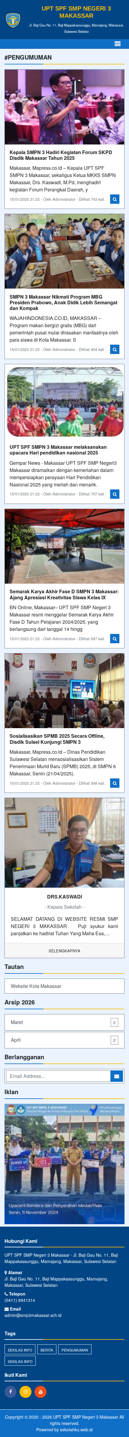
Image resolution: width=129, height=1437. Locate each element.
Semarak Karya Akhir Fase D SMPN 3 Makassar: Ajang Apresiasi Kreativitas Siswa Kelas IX (64, 594)
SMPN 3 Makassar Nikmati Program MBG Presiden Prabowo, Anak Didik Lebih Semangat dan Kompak (63, 302)
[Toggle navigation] (117, 43)
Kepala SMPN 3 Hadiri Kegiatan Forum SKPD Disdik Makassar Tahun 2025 (61, 155)
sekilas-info (20, 1361)
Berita (46, 1349)
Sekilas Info (20, 1349)
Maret (63, 1022)
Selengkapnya (64, 951)
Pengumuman (75, 1349)
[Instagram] (27, 1392)
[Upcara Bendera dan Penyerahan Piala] (64, 1164)
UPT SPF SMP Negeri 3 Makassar (85, 1417)
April (63, 1039)
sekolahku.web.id (76, 1429)
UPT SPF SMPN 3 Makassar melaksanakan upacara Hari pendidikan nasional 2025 (58, 449)
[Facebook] (12, 1392)
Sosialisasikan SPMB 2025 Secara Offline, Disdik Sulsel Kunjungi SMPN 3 (57, 738)
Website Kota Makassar (36, 985)
